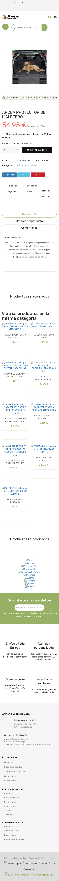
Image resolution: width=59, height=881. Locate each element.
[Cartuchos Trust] (29, 560)
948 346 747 (17, 724)
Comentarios (29, 227)
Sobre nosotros (11, 806)
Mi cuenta (8, 762)
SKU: (4, 160)
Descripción (29, 214)
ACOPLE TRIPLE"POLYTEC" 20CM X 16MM (44, 378)
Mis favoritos (10, 776)
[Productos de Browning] (29, 575)
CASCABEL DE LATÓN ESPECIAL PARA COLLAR (15, 376)
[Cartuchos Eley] (29, 566)
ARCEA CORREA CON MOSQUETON (44, 417)
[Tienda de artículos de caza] (29, 580)
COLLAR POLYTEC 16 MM (44, 336)
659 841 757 (30, 724)
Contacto (8, 793)
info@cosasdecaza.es (22, 727)
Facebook (10, 175)
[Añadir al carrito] (17, 351)
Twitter (24, 175)
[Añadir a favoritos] (6, 44)
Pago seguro (10, 835)
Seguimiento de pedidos (15, 771)
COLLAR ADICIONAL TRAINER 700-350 (15, 462)
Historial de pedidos (13, 767)
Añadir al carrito (37, 150)
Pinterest (39, 175)
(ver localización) (42, 744)
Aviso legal (9, 815)
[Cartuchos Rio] (29, 569)
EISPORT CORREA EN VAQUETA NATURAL (15, 420)
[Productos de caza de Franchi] (29, 586)
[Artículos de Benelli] (29, 583)
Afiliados (8, 810)
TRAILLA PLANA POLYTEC (44, 459)
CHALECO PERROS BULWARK (15, 501)
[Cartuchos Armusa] (29, 563)
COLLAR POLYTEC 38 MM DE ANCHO (15, 336)
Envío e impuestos (12, 798)
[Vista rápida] (10, 351)
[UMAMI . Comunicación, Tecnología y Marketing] (29, 875)
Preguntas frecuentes (14, 839)
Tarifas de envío (11, 831)
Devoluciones (10, 781)
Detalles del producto (29, 221)
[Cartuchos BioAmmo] (29, 572)
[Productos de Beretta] (29, 577)
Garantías (8, 826)
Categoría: (7, 165)
